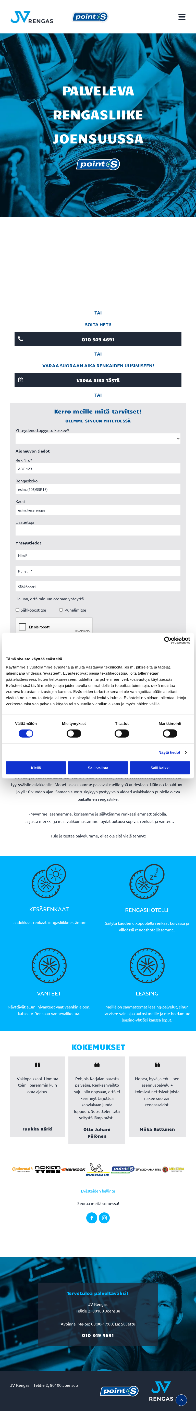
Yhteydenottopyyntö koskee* (42, 430)
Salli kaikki (160, 767)
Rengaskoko (27, 480)
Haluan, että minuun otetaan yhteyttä (50, 598)
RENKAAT (56, 909)
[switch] (74, 733)
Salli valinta (98, 767)
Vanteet (49, 993)
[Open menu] (182, 17)
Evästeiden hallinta (98, 1190)
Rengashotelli (146, 909)
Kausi (20, 501)
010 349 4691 (98, 1335)
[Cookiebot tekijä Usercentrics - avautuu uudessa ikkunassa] (167, 640)
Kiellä (36, 767)
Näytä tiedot (169, 752)
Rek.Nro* (24, 460)
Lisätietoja (25, 522)
